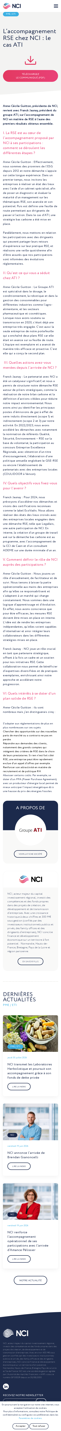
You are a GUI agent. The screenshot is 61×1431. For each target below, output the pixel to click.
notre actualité (30, 1280)
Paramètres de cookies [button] (30, 1418)
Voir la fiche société (30, 854)
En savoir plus (30, 962)
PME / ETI (11, 14)
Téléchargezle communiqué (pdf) (30, 76)
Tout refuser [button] (39, 1426)
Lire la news (19, 1087)
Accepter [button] (20, 1426)
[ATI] (30, 830)
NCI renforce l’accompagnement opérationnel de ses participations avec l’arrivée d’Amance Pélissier (28, 1241)
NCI (12, 1135)
